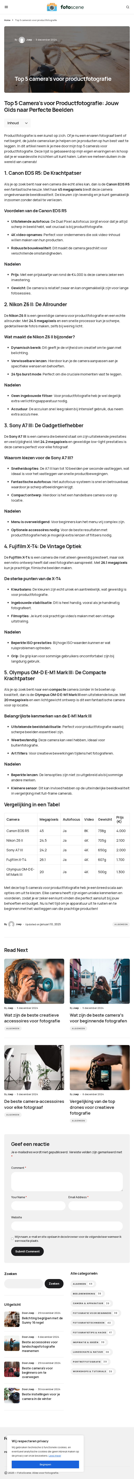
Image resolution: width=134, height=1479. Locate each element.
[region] (45, 1453)
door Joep (28, 1313)
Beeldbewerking (87, 1293)
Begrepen (45, 1464)
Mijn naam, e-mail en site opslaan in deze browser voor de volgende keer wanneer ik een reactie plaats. (68, 1238)
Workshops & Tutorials (92, 1371)
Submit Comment (27, 1251)
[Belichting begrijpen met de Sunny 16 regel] (12, 1319)
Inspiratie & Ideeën (88, 1342)
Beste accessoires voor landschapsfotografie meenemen (40, 1346)
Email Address (78, 1197)
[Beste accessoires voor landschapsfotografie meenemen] (12, 1343)
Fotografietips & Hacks (92, 1332)
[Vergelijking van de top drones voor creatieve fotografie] (100, 1067)
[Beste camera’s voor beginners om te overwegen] (12, 1369)
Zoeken (10, 1273)
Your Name (19, 1197)
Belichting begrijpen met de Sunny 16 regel (42, 1320)
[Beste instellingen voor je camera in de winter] (12, 1395)
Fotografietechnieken (92, 1322)
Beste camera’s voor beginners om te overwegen (37, 1372)
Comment (18, 1168)
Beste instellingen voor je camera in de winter (41, 1396)
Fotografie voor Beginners (95, 1313)
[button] (6, 7)
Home (7, 20)
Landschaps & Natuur (91, 1352)
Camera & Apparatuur (91, 1303)
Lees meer (55, 1455)
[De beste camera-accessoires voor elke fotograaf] (34, 1067)
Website (16, 1217)
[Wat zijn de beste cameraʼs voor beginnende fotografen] (100, 981)
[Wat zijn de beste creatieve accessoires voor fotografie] (34, 981)
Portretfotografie (90, 1361)
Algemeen (121, 924)
